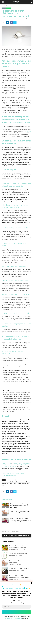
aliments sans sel (11, 479)
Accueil (3, 5)
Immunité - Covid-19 (4, 507)
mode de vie (5, 483)
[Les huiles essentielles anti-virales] (5, 555)
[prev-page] (2, 526)
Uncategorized (12, 570)
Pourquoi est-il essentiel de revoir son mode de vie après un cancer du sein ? (20, 520)
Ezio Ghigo (4, 466)
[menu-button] (3, 2)
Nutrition (8, 8)
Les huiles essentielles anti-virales (18, 553)
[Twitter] (14, 22)
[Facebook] (11, 22)
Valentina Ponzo (7, 463)
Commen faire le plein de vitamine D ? (19, 568)
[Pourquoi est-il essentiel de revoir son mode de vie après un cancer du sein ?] (5, 520)
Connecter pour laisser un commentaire (16, 535)
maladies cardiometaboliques (22, 481)
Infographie (11, 555)
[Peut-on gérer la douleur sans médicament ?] (5, 513)
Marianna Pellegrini (17, 463)
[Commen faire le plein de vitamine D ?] (5, 571)
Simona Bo (13, 466)
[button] (31, 2)
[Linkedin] (7, 22)
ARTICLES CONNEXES (7, 499)
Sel (3, 485)
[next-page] (5, 526)
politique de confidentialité (13, 618)
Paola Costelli (26, 463)
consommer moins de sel (22, 479)
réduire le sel (13, 483)
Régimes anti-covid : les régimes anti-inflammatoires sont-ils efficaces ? (20, 505)
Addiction (8, 5)
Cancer (3, 522)
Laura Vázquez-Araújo (7, 465)
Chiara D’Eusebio (25, 465)
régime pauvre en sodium (24, 483)
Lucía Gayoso (17, 465)
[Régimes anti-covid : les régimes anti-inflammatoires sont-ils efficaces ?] (5, 505)
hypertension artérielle (7, 481)
